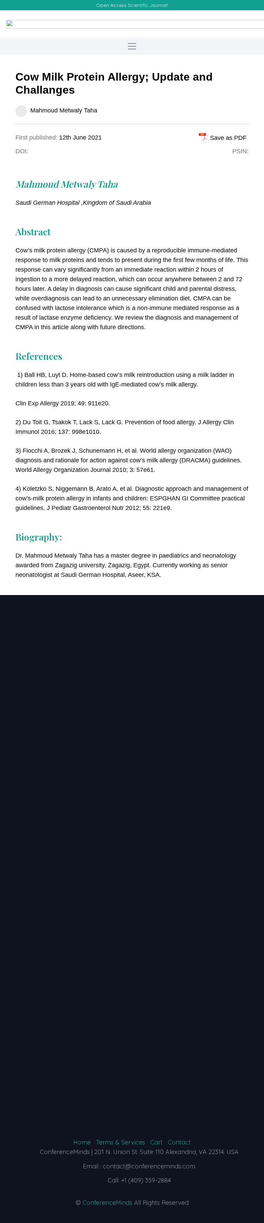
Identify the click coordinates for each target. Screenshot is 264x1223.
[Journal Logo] (132, 867)
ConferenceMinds (107, 1203)
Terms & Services (120, 1142)
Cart (156, 1142)
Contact (179, 1142)
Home (82, 1142)
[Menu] (132, 46)
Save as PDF (228, 137)
